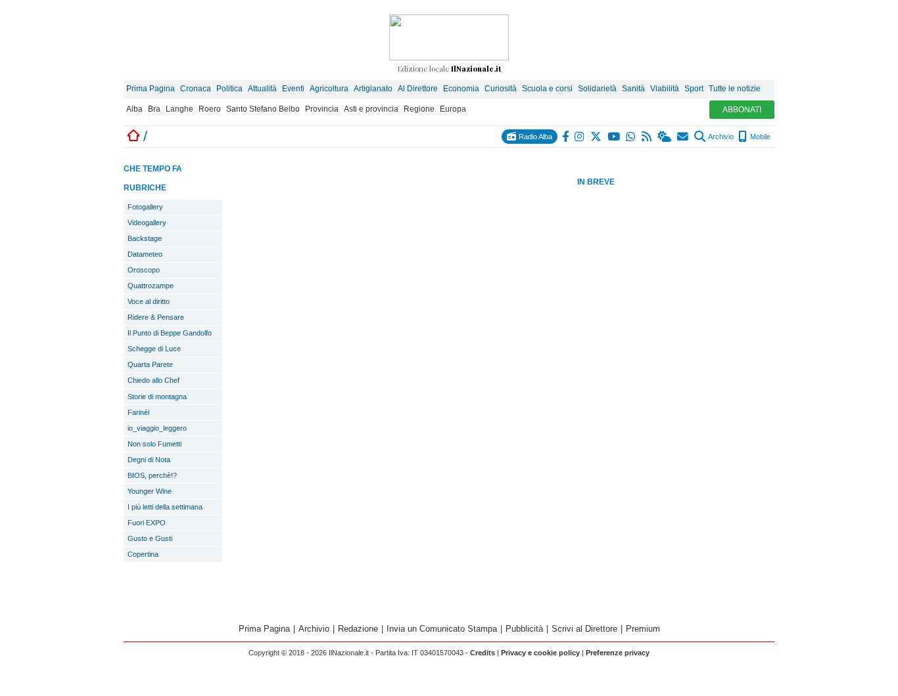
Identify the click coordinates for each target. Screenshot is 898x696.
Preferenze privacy (618, 653)
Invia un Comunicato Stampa (442, 629)
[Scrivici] (683, 137)
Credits (482, 653)
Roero (210, 109)
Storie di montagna (157, 397)
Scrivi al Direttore (584, 629)
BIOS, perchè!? (152, 475)
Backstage (145, 238)
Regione (419, 109)
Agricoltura (329, 88)
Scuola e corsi (547, 88)
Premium (643, 629)
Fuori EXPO (147, 523)
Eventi (293, 88)
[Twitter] (596, 137)
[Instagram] (580, 137)
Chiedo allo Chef (153, 380)
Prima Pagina (150, 88)
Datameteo (145, 254)
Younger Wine (150, 491)
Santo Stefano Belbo (263, 109)
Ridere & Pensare (156, 317)
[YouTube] (614, 137)
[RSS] (647, 137)
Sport (693, 88)
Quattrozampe (151, 286)
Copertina (143, 554)
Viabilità (664, 88)
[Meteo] (665, 137)
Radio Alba (534, 137)
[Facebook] (566, 137)
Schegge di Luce (154, 349)
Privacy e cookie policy (540, 653)
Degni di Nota (149, 460)
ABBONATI (741, 109)
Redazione (358, 629)
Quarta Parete (150, 364)
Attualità (262, 88)
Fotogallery (145, 207)
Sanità (633, 88)
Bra (154, 109)
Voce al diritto (149, 301)
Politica (229, 88)
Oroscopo (144, 270)
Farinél (138, 412)
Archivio (720, 137)
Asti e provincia (371, 109)
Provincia (322, 109)
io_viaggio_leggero (157, 428)
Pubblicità (524, 629)
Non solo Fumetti (154, 444)
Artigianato (373, 88)
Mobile (759, 137)
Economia (461, 88)
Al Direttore (418, 88)
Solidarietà (597, 88)
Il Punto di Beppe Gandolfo (170, 333)
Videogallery (147, 223)
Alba (134, 109)
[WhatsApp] (631, 137)
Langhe (179, 109)
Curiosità (500, 88)
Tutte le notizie (735, 88)
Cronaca (195, 88)
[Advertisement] (675, 397)
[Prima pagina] (133, 136)
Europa (453, 109)
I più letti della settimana (165, 507)
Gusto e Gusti (150, 538)
